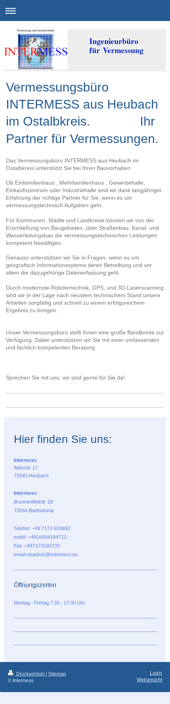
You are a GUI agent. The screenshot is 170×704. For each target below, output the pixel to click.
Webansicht (149, 680)
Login (156, 673)
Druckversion (30, 674)
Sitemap (57, 674)
